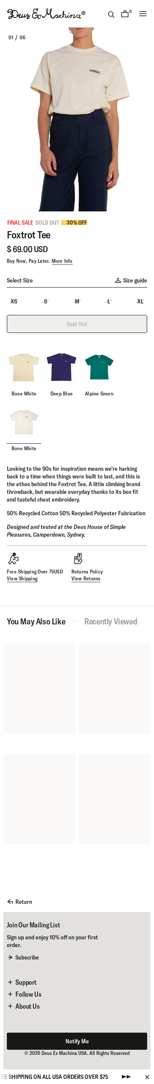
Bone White (24, 393)
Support (25, 982)
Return (23, 901)
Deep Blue (61, 393)
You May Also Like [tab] (36, 621)
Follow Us (28, 994)
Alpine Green (99, 393)
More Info (62, 261)
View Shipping (22, 578)
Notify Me (77, 1041)
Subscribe (27, 957)
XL (140, 301)
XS (14, 301)
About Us (27, 1006)
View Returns (86, 578)
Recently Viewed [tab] (110, 621)
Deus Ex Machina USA (64, 1053)
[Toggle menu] (143, 13)
